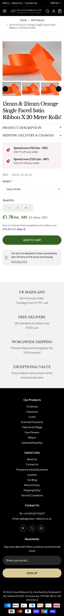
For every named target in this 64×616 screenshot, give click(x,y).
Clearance (32, 411)
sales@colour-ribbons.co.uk (36, 518)
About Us (32, 459)
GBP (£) (54, 3)
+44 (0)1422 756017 (34, 513)
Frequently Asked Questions (32, 469)
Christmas (32, 406)
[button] (12, 89)
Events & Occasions (32, 421)
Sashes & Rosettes (32, 442)
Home (23, 20)
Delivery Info (19, 261)
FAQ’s (6, 2)
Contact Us (32, 464)
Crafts (32, 416)
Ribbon (32, 437)
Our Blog (32, 479)
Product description (22, 128)
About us (17, 2)
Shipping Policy (32, 490)
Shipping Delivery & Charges (28, 135)
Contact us (31, 2)
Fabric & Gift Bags (32, 427)
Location (32, 474)
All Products (37, 20)
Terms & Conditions (32, 495)
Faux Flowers (32, 432)
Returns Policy (32, 484)
